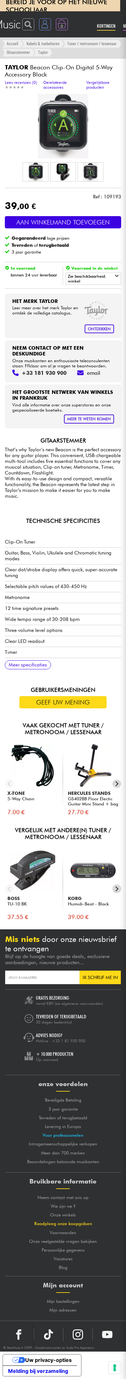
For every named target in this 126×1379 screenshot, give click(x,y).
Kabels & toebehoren (42, 43)
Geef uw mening (63, 702)
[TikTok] (48, 1334)
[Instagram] (77, 1334)
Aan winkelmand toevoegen (63, 222)
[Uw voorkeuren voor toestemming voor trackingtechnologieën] (115, 1368)
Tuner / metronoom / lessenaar (92, 43)
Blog (63, 1267)
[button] (35, 172)
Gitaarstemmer (18, 52)
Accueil (12, 43)
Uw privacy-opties (48, 1360)
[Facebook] (19, 1334)
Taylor (43, 52)
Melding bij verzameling (38, 1371)
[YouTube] (107, 1334)
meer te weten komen (89, 418)
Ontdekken (99, 328)
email (93, 373)
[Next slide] (116, 783)
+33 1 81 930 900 (68, 1040)
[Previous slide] (9, 783)
